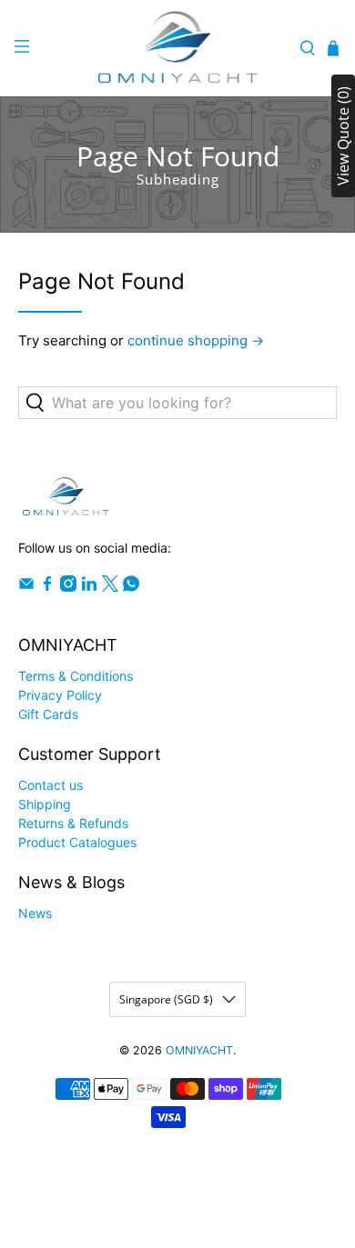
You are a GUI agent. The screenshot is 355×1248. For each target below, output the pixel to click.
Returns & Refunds (73, 823)
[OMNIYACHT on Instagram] (68, 586)
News (35, 913)
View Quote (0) (343, 135)
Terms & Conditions (75, 676)
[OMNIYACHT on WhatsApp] (131, 586)
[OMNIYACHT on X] (110, 586)
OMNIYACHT (199, 1050)
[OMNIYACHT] (178, 48)
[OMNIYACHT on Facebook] (47, 586)
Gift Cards (48, 714)
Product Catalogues (77, 842)
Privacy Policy (60, 695)
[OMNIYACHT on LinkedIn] (89, 586)
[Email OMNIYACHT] (26, 586)
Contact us (50, 785)
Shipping (44, 804)
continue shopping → (195, 340)
